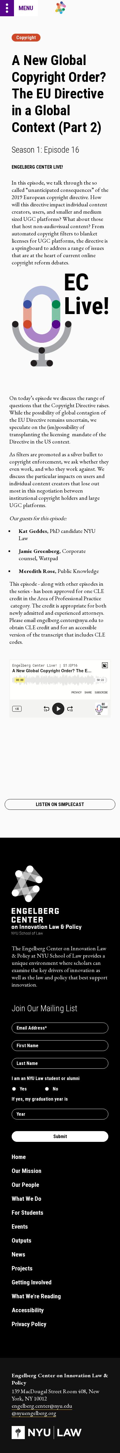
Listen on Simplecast (60, 804)
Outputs (21, 1240)
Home (19, 1156)
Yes (23, 1089)
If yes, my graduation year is (40, 1099)
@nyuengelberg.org (34, 1413)
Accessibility (28, 1310)
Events (20, 1226)
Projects (22, 1268)
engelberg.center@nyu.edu (42, 1405)
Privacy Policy (29, 1324)
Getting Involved (32, 1282)
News (18, 1254)
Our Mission (26, 1170)
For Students (27, 1212)
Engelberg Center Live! (37, 167)
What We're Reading (36, 1296)
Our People (25, 1184)
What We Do (26, 1198)
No (55, 1089)
